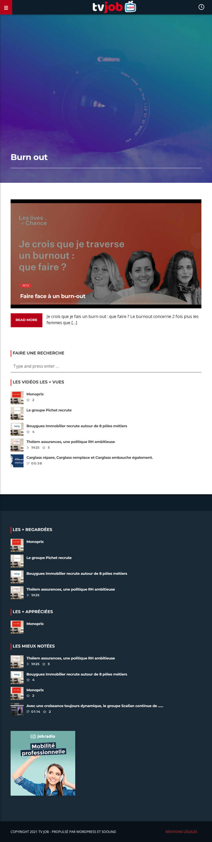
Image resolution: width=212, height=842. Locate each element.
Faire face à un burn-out (52, 296)
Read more (26, 320)
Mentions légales (181, 831)
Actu (26, 285)
